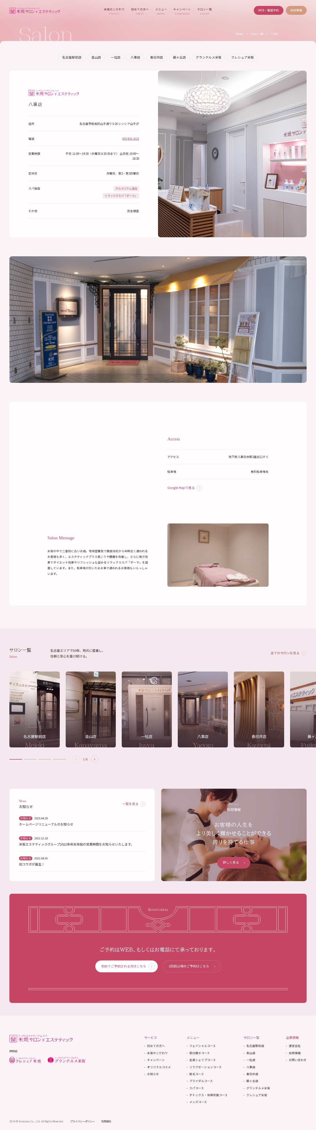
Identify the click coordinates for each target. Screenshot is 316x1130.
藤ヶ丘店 (179, 57)
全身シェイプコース (201, 1060)
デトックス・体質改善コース (207, 1095)
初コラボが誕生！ (32, 864)
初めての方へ (140, 11)
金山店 (96, 57)
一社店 (115, 57)
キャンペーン (182, 11)
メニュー (161, 11)
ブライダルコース (200, 1081)
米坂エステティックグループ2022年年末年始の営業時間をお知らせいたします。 (76, 844)
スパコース (195, 1088)
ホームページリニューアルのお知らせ (46, 824)
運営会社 (293, 1046)
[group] (34, 709)
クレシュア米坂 (242, 57)
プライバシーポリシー (82, 1121)
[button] (95, 759)
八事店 (135, 57)
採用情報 (296, 10)
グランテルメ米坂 (208, 57)
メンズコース (197, 1102)
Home (239, 34)
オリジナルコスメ (157, 1067)
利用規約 (106, 1121)
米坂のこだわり (114, 11)
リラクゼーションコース (204, 1067)
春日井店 (156, 57)
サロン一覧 (204, 11)
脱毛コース (195, 1074)
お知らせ (151, 1074)
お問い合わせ (296, 1060)
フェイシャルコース (201, 1046)
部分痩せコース (198, 1053)
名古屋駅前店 (71, 57)
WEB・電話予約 (268, 10)
